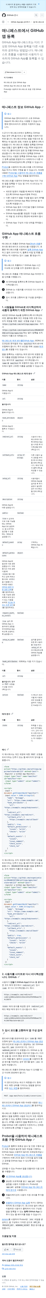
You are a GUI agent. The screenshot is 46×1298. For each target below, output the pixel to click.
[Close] (39, 4)
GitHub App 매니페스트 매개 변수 (17, 373)
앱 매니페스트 (38, 22)
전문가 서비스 (22, 1289)
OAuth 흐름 (35, 243)
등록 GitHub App (35, 249)
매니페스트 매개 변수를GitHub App (18, 340)
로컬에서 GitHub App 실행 (18, 1202)
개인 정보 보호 (34, 1286)
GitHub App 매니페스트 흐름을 (28, 1155)
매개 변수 (6, 714)
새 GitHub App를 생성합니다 (19, 1176)
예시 (4, 749)
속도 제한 (13, 1088)
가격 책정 (11, 1289)
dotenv (26, 1059)
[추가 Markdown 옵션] (24, 72)
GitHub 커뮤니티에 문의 (13, 1265)
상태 (3, 1289)
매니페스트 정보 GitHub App (21, 107)
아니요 (18, 1249)
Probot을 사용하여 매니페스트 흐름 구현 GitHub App (22, 1137)
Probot (5, 167)
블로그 (32, 1289)
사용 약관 (23, 1286)
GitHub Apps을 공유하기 (20, 22)
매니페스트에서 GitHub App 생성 (28, 1041)
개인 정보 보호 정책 (8, 1254)
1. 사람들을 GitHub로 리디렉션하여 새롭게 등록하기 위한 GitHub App (21, 309)
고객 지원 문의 (10, 1269)
